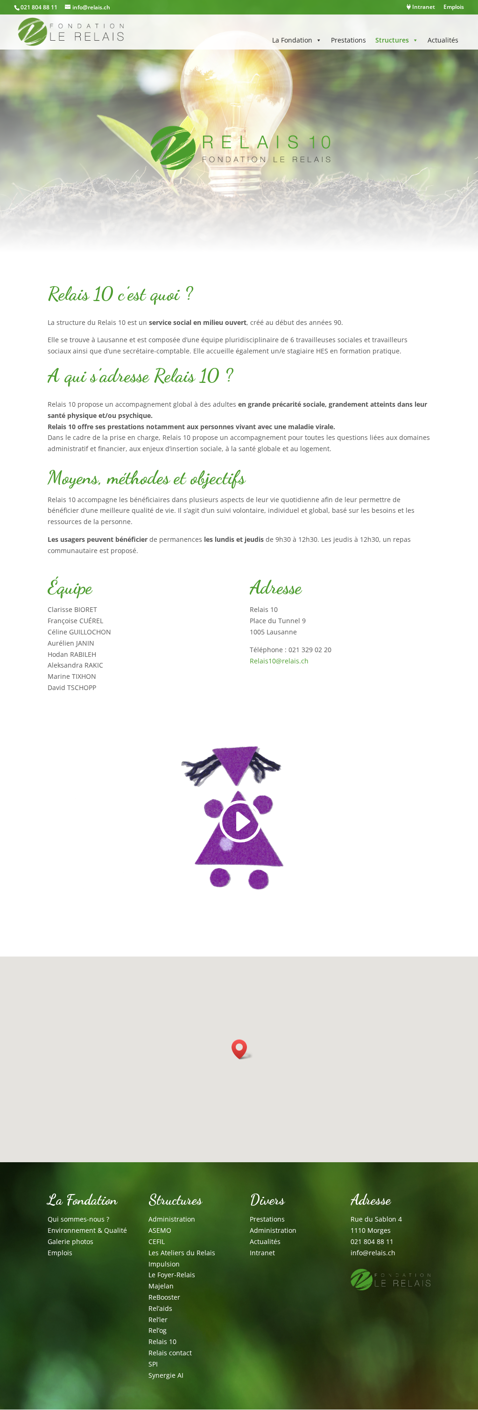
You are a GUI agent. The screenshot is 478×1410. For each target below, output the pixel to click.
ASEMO (159, 1230)
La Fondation (292, 40)
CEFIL (156, 1241)
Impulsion (164, 1263)
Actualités (443, 40)
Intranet (423, 7)
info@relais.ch (373, 1252)
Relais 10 (162, 1341)
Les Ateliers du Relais (181, 1252)
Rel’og (157, 1330)
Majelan (161, 1285)
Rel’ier (158, 1319)
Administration (171, 1219)
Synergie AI (165, 1375)
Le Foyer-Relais (171, 1274)
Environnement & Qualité (87, 1230)
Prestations (348, 40)
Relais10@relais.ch (279, 660)
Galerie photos (70, 1241)
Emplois (453, 7)
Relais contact (170, 1352)
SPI (153, 1364)
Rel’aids (160, 1308)
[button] (242, 1049)
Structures (392, 40)
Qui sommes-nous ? (78, 1219)
